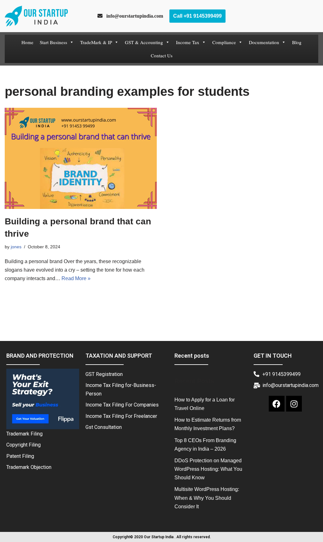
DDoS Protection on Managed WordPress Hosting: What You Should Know (208, 469)
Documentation (264, 42)
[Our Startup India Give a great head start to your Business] (36, 16)
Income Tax (187, 42)
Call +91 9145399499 (197, 16)
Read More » (76, 278)
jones (16, 246)
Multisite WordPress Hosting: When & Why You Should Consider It (206, 498)
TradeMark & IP (96, 42)
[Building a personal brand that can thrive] (81, 158)
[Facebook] (277, 404)
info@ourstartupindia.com (133, 15)
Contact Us (162, 55)
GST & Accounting (144, 42)
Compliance (224, 42)
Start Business (53, 42)
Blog (297, 42)
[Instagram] (294, 404)
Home (27, 42)
